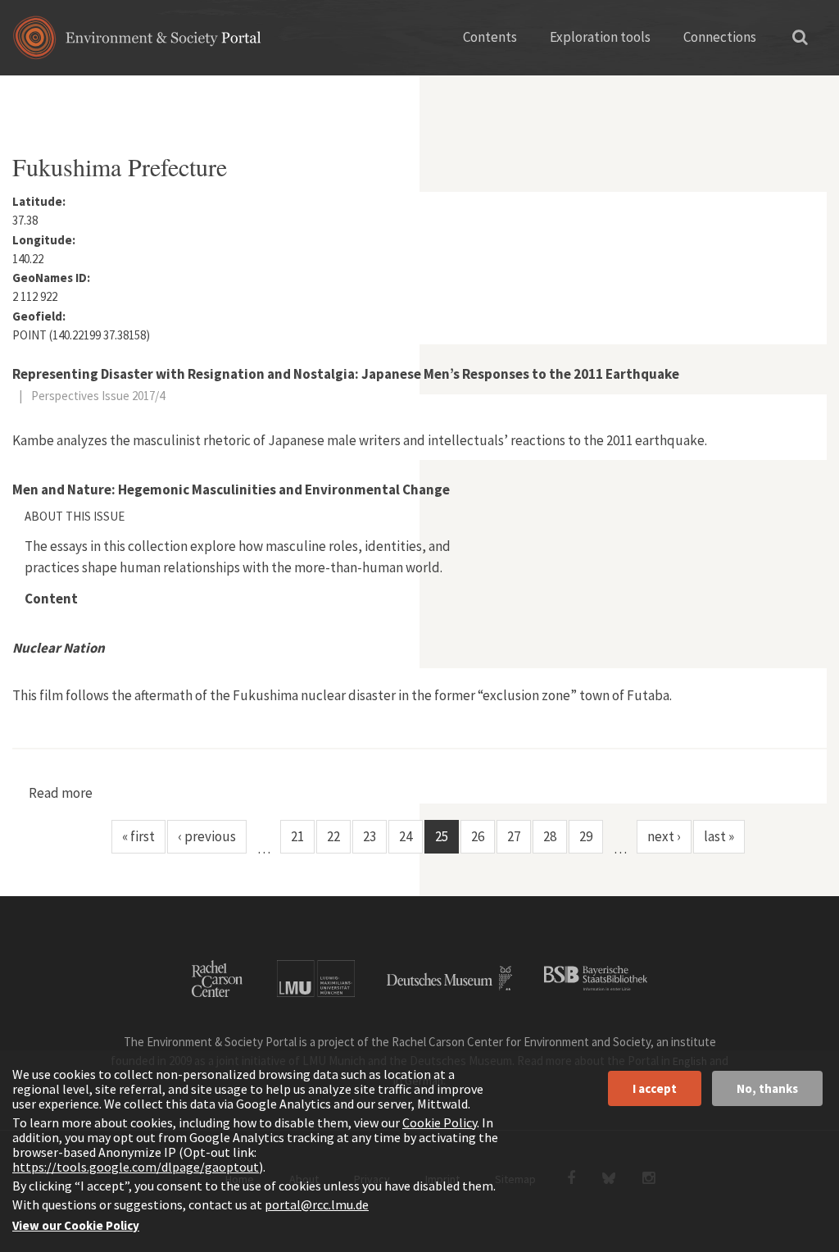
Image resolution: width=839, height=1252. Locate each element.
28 (549, 836)
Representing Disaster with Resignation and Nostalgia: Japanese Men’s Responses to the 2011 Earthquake (345, 374)
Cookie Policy (439, 1122)
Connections (719, 37)
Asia (76, 94)
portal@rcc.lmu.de (317, 1204)
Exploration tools (600, 37)
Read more (61, 793)
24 (405, 836)
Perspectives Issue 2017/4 (98, 395)
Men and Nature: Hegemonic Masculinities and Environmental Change (231, 489)
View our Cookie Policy (75, 1225)
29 (585, 836)
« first (138, 836)
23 (369, 836)
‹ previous (207, 836)
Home (26, 94)
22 (333, 836)
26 (477, 836)
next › (664, 836)
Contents (490, 37)
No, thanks (767, 1088)
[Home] (137, 43)
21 (297, 836)
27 (513, 836)
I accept (655, 1088)
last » (719, 836)
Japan (127, 94)
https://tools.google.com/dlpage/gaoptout (135, 1167)
